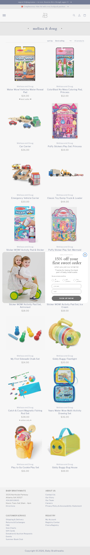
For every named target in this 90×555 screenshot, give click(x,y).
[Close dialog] (85, 255)
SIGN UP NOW (66, 298)
